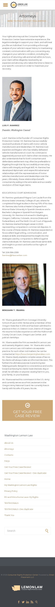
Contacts (8, 455)
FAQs (7, 461)
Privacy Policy (10, 491)
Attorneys (9, 449)
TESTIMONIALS (11, 503)
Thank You (9, 515)
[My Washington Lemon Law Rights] (19, 5)
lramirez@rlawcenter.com (14, 255)
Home (7, 479)
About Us (8, 443)
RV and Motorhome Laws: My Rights (21, 497)
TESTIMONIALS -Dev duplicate (18, 509)
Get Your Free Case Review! (17, 467)
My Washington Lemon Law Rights (20, 485)
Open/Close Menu (5, 4)
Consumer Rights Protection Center (23, 575)
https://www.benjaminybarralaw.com (32, 354)
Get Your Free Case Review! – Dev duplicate (25, 473)
